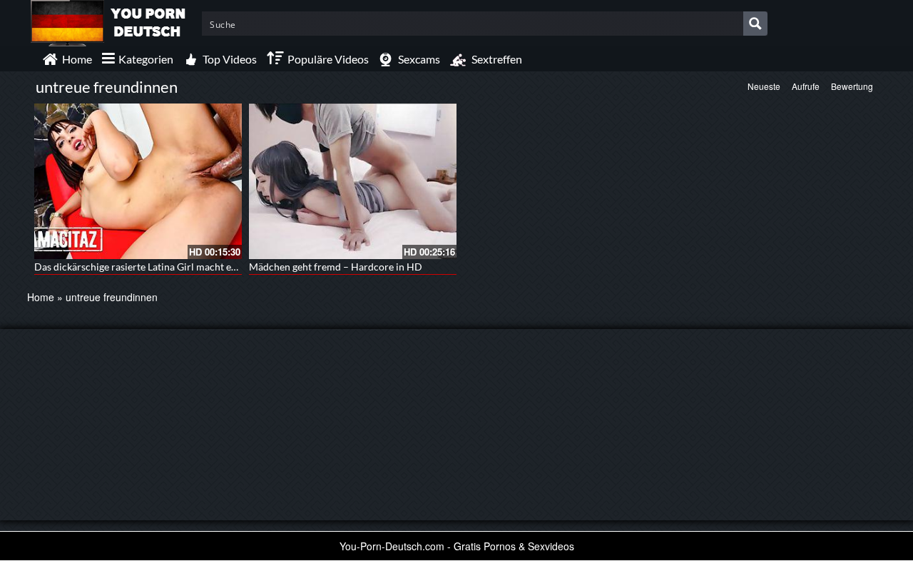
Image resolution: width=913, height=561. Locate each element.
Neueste (764, 86)
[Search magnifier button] (755, 23)
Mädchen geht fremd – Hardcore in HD (335, 267)
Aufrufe (806, 86)
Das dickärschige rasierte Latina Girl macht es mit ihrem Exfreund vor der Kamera (214, 267)
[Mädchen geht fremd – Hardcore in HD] (352, 181)
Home (40, 297)
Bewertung (852, 86)
